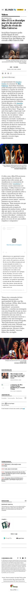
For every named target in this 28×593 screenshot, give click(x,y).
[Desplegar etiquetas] (25, 398)
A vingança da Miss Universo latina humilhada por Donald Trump (17, 387)
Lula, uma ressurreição (11, 469)
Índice (17, 581)
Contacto (4, 577)
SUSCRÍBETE (20, 9)
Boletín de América (7, 504)
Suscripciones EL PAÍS (19, 579)
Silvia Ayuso (13, 391)
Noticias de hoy (22, 581)
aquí (24, 408)
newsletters (5, 500)
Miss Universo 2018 (6, 18)
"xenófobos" (17, 184)
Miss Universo (19, 398)
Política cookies (22, 577)
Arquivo (4, 519)
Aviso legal (17, 577)
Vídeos (5, 15)
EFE (11, 67)
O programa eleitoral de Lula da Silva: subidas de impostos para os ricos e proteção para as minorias (14, 473)
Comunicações (11, 398)
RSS (14, 581)
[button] (14, 51)
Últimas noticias (6, 461)
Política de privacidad (7, 579)
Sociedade (4, 398)
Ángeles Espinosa (14, 380)
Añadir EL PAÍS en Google (9, 77)
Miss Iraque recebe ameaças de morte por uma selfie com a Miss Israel (17, 376)
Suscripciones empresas (8, 581)
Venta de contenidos (10, 577)
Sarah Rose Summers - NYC (18, 290)
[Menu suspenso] (3, 10)
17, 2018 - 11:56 (16, 69)
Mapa (14, 579)
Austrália (19, 103)
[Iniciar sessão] (25, 10)
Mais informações (5, 405)
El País (16, 67)
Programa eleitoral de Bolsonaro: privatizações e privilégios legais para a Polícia (12, 479)
